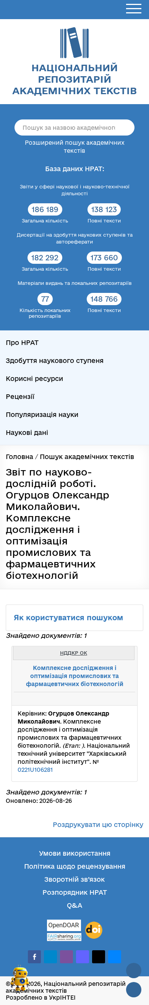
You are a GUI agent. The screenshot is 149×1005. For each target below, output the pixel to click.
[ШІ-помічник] (20, 981)
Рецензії (20, 396)
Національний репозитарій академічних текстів (74, 79)
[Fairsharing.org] (64, 937)
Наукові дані (27, 432)
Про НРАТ (22, 342)
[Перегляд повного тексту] (91, 698)
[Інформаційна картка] (100, 698)
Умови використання (74, 853)
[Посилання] (108, 698)
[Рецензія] (117, 698)
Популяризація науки (42, 414)
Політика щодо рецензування (74, 866)
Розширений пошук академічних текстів (75, 146)
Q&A (74, 905)
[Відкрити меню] (133, 9)
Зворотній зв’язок (74, 879)
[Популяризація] (125, 698)
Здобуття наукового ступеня (55, 360)
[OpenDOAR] (64, 926)
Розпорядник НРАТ (74, 892)
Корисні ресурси (34, 378)
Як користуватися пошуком (69, 617)
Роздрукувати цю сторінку (98, 824)
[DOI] (93, 930)
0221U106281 (35, 769)
